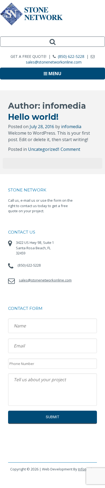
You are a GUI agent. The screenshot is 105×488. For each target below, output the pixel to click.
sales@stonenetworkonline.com (54, 62)
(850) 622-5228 (71, 56)
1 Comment (69, 149)
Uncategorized (43, 149)
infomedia (71, 127)
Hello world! (33, 117)
